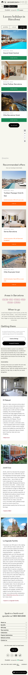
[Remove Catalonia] (8, 6)
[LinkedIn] (16, 655)
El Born (11, 299)
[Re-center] (25, 141)
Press (7, 664)
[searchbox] (23, 6)
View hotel (14, 57)
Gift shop (3, 627)
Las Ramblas (17, 302)
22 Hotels (5, 27)
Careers (14, 664)
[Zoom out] (25, 136)
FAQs (5, 664)
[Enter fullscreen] (25, 130)
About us (3, 622)
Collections (4, 632)
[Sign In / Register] (2, 2)
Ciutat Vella (5, 299)
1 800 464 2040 (19, 616)
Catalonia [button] (4, 6)
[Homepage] (13, 2)
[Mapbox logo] (5, 158)
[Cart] (23, 2)
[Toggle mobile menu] (26, 2)
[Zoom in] (25, 133)
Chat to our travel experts (20, 672)
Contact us (4, 640)
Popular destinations (6, 635)
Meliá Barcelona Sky (12, 595)
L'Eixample (10, 302)
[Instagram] (7, 655)
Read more (6, 437)
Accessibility (24, 664)
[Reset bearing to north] (25, 138)
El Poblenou (17, 299)
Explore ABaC (7, 511)
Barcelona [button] (12, 6)
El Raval (23, 299)
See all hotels (14, 125)
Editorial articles (5, 637)
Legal (2, 664)
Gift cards (18, 665)
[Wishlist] (20, 2)
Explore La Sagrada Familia (11, 600)
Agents (10, 664)
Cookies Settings (14, 338)
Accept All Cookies (14, 343)
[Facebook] (11, 655)
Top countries (4, 630)
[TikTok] (20, 655)
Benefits (3, 625)
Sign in (14, 203)
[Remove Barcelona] (16, 6)
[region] (14, 144)
